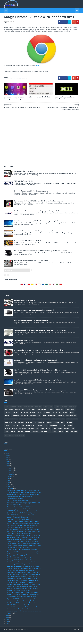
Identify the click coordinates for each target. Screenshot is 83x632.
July (9, 478)
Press (50, 406)
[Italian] (36, 285)
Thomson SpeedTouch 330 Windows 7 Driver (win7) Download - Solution (40, 330)
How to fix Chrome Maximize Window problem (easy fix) (34, 231)
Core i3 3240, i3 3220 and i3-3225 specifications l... (22, 558)
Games (20, 406)
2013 (7, 464)
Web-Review (22, 428)
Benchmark (72, 406)
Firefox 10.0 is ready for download (17, 609)
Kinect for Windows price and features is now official (23, 607)
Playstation (8, 422)
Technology (24, 412)
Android (7, 415)
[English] (22, 285)
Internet (67, 428)
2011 (7, 615)
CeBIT (45, 425)
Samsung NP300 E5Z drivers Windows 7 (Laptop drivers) (34, 310)
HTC (18, 425)
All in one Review (71, 415)
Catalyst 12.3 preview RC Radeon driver (19, 556)
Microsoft (47, 412)
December (11, 468)
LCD (23, 425)
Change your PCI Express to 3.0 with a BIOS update (22, 578)
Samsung (61, 415)
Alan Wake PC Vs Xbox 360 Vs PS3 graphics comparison (23, 535)
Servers (14, 428)
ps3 (37, 428)
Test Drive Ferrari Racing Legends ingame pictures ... (23, 588)
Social (11, 435)
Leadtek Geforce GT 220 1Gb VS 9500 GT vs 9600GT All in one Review (38, 350)
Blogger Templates (25, 629)
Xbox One (69, 419)
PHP (6, 435)
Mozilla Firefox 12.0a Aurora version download (21, 603)
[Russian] (43, 285)
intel (33, 409)
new (39, 415)
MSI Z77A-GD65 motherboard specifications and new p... (24, 605)
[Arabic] (57, 285)
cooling (39, 425)
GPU (38, 419)
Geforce (7, 425)
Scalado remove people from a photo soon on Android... (24, 554)
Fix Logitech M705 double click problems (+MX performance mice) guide (40, 390)
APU (33, 419)
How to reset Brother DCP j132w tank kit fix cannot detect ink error (38, 201)
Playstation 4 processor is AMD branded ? (19, 509)
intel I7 (13, 432)
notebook (31, 428)
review (71, 412)
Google (13, 79)
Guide (60, 428)
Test (23, 409)
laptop (39, 412)
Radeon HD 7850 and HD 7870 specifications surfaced (23, 537)
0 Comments (10, 21)
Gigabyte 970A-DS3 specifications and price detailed (23, 599)
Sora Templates (14, 629)
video (45, 406)
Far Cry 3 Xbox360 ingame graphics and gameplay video (24, 546)
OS (15, 422)
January (10, 613)
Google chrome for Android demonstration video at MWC (24, 492)
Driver (57, 406)
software (24, 79)
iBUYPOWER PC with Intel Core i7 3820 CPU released (22, 572)
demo (62, 422)
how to (32, 412)
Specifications (28, 406)
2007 (7, 623)
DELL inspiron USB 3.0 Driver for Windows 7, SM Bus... (23, 566)
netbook (20, 422)
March (10, 486)
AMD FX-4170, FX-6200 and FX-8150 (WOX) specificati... (23, 593)
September (11, 474)
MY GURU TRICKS (70, 409)
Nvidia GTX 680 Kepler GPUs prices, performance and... (23, 595)
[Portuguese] (46, 285)
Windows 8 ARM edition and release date (19, 496)
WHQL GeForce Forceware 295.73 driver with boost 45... (24, 531)
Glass (54, 428)
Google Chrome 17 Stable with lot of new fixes (21, 582)
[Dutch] (39, 285)
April (9, 484)
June (9, 480)
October (10, 472)
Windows (33, 415)
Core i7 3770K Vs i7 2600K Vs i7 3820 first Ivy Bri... (21, 507)
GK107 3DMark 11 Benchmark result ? (18, 501)
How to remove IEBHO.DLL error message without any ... (24, 544)
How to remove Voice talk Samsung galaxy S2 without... (23, 601)
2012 (7, 466)
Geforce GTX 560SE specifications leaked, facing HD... (23, 552)
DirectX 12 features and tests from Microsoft (65, 98)
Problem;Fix (15, 415)
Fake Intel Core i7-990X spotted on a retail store (21, 597)
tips (75, 419)
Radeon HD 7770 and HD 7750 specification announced (23, 574)
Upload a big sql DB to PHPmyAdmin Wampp (20, 564)
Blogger (20, 432)
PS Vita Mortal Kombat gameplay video (19, 533)
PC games (50, 409)
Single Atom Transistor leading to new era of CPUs (22, 539)
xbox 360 (49, 422)
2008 (7, 621)
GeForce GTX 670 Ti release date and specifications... (23, 529)
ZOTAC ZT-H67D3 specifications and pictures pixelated (23, 523)
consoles (15, 412)
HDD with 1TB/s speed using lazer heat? (19, 590)
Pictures (69, 422)
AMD (6, 409)
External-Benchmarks (31, 432)
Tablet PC (14, 419)
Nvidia (11, 409)
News (18, 79)
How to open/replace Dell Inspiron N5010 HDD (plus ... (23, 521)
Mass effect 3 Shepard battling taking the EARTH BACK (23, 503)
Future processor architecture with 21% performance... (24, 584)
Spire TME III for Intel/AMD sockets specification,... (22, 525)
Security (7, 428)
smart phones (19, 435)
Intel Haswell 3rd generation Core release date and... (23, 576)
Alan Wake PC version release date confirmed (21, 562)
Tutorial (7, 412)
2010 (7, 617)
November (11, 470)
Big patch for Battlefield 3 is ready (17, 517)
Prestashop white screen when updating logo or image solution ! (37, 211)
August (10, 476)
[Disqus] (41, 137)
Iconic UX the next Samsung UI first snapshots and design (14, 98)
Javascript (43, 432)
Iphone (43, 419)
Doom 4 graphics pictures (15, 498)
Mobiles (17, 409)
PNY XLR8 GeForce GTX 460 (23, 181)
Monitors (29, 422)
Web (73, 428)
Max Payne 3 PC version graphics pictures (19, 519)
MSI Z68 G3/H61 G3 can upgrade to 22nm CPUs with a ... (23, 515)
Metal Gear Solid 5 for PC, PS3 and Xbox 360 (20, 527)
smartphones (41, 409)
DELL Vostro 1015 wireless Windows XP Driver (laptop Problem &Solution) (41, 251)
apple (44, 415)
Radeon (70, 425)
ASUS (13, 425)
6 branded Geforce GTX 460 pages (26, 171)
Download (7, 79)
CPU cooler (41, 422)
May (9, 482)
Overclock (27, 419)
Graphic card (59, 409)
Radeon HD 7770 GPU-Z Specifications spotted (21, 570)
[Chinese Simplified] (61, 285)
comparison (24, 415)
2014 (7, 462)
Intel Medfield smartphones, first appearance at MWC (23, 490)
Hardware (13, 406)
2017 (7, 456)
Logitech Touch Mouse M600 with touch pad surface (22, 586)
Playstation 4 (56, 419)
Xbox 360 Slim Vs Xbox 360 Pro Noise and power (31, 191)
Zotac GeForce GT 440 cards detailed (27, 241)
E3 (49, 428)
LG (50, 432)
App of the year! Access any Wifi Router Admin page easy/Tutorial (37, 221)
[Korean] (54, 285)
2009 (7, 619)
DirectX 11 (44, 428)
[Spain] (32, 285)
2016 (7, 458)
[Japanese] (50, 285)
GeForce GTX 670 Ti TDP (14, 505)
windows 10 (74, 432)
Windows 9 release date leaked (39, 97)
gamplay (60, 432)
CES (21, 419)
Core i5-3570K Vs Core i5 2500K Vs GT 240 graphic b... (23, 541)
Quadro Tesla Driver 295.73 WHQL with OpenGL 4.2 (22, 513)
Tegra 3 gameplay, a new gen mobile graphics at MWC (23, 494)
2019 (7, 453)
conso (7, 432)
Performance (52, 415)
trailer (54, 412)
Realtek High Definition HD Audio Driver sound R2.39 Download (36, 360)
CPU (28, 409)
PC (35, 422)
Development (53, 425)
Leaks (54, 432)
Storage (56, 422)
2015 (7, 460)
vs (60, 425)
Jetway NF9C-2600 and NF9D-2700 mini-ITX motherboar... (24, 611)
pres (67, 432)
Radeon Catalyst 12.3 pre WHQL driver (18, 548)
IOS (64, 425)
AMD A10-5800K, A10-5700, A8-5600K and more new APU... (24, 568)
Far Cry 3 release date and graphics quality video (22, 550)
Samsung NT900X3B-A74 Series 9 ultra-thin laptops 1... (23, 560)
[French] (25, 285)
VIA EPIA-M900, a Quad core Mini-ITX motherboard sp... (23, 511)
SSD (63, 419)
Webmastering (30, 425)
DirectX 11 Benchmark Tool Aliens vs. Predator (31, 261)
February (10, 488)
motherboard (63, 412)
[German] (29, 285)
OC (48, 419)
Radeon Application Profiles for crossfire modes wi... (23, 580)
